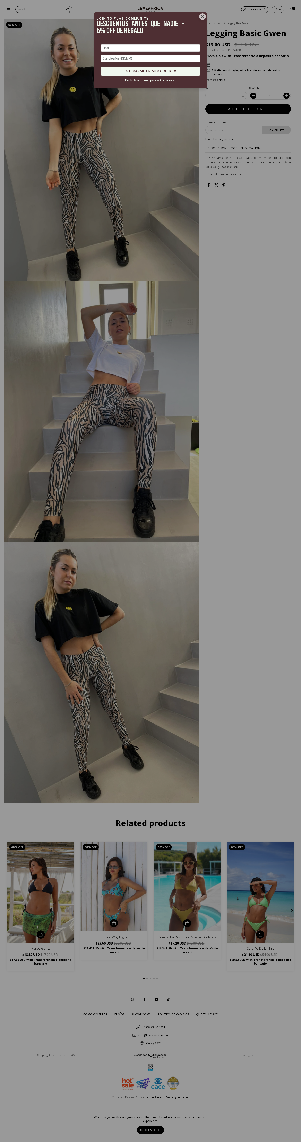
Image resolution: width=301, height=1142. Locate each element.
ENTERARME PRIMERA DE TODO (151, 71)
